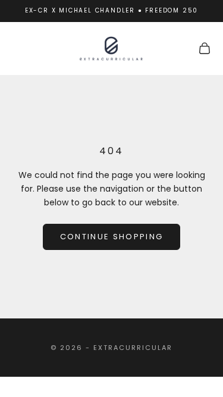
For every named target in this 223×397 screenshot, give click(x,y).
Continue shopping (112, 236)
